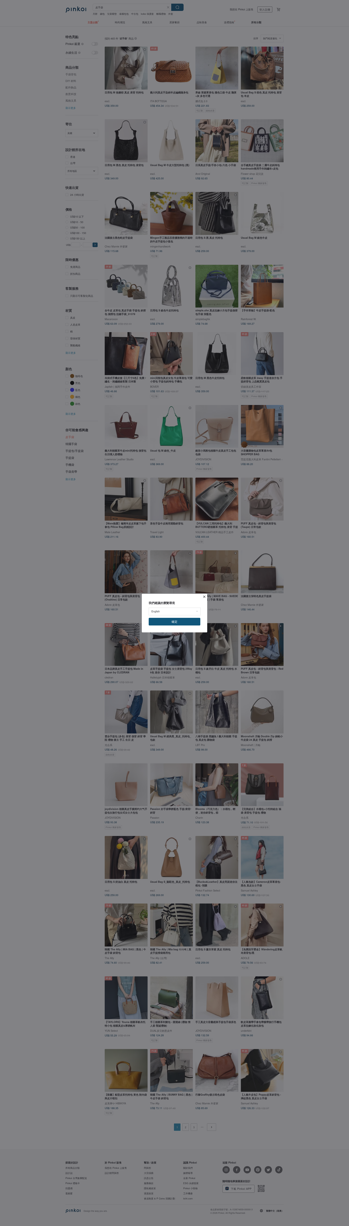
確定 (174, 621)
